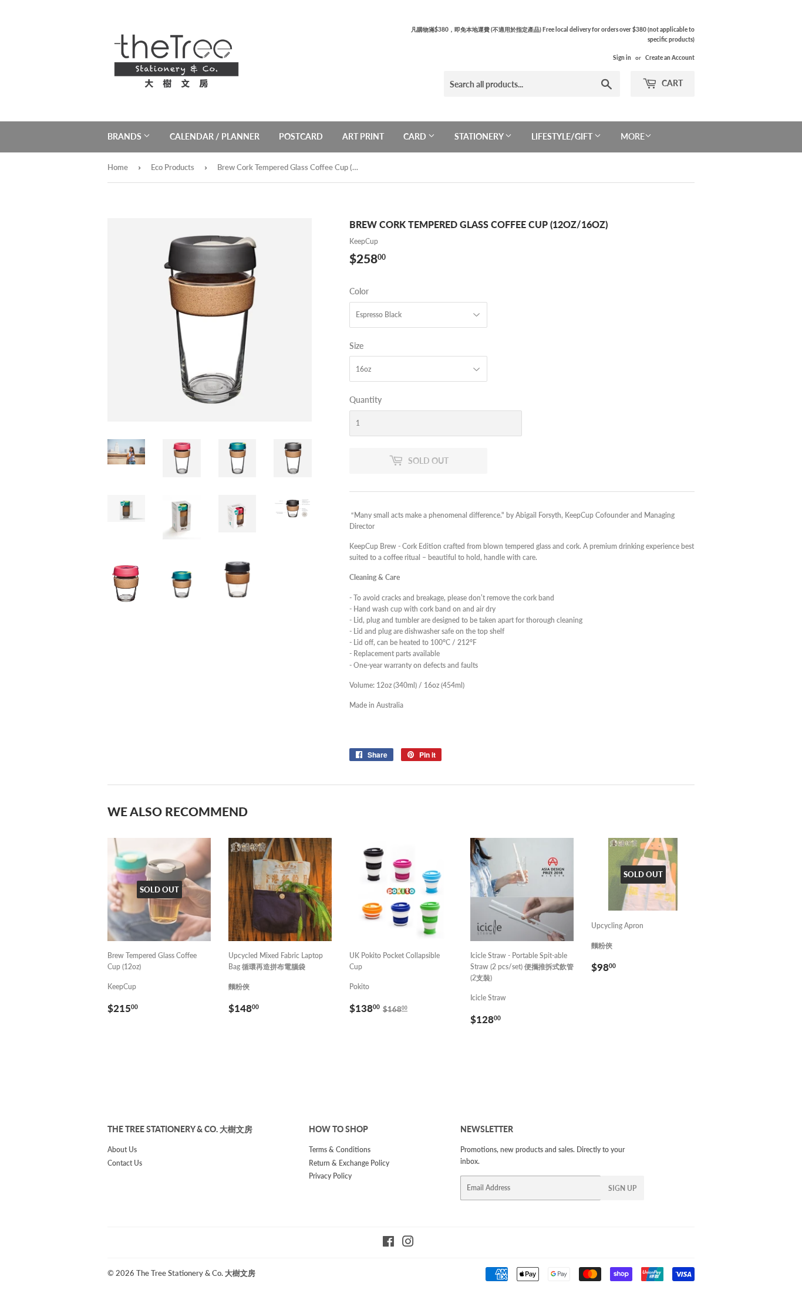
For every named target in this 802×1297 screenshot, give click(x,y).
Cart (671, 83)
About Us (122, 1149)
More (633, 136)
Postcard (301, 136)
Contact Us (124, 1163)
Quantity (365, 400)
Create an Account (670, 57)
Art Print (363, 136)
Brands (125, 136)
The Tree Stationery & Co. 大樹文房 (195, 1273)
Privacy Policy (330, 1176)
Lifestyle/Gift (562, 136)
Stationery (479, 136)
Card (415, 136)
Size (356, 346)
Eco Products (172, 167)
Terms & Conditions (339, 1149)
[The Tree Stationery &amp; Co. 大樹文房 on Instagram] (408, 1243)
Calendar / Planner (215, 136)
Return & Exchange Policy (349, 1163)
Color (359, 291)
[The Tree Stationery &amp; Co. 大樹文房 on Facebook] (388, 1243)
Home (117, 167)
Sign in (622, 57)
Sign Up (622, 1188)
